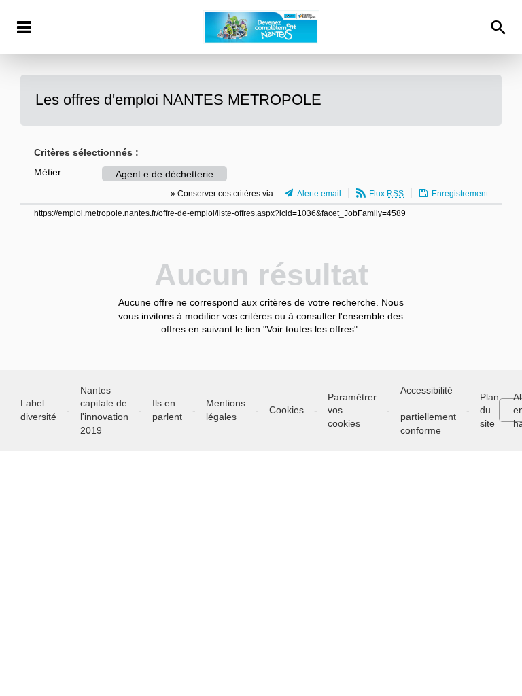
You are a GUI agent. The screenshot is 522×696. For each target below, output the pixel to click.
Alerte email (319, 193)
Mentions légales (225, 410)
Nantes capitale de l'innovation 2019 (104, 410)
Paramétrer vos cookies (352, 410)
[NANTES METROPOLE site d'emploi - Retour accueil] (260, 27)
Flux (386, 193)
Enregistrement (460, 193)
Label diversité (38, 410)
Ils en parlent (167, 410)
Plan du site (489, 410)
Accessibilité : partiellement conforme (428, 410)
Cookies (286, 409)
